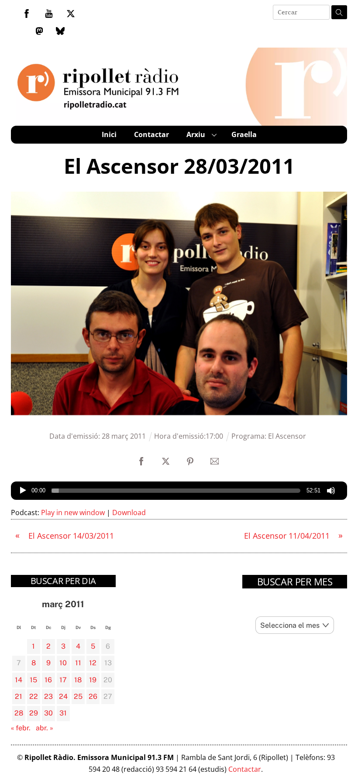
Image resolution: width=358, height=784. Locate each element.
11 (78, 663)
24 (63, 696)
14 (18, 680)
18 (78, 680)
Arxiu (195, 134)
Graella (244, 134)
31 (63, 713)
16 (48, 680)
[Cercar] (339, 12)
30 (48, 713)
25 (78, 696)
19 (92, 680)
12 (92, 663)
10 (63, 663)
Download (129, 512)
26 (93, 696)
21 (18, 696)
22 (33, 696)
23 (48, 696)
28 (18, 713)
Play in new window (73, 512)
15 (33, 680)
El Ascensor (287, 436)
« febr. (21, 728)
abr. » (44, 728)
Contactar (151, 134)
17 (63, 680)
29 (33, 713)
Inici (109, 134)
